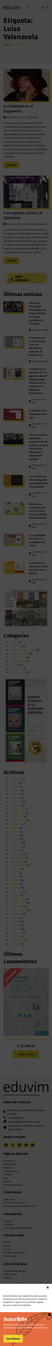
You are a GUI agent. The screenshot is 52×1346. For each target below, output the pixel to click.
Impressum (44, 1338)
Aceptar (26, 1315)
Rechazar (26, 1323)
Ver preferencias (26, 1331)
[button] (47, 1287)
